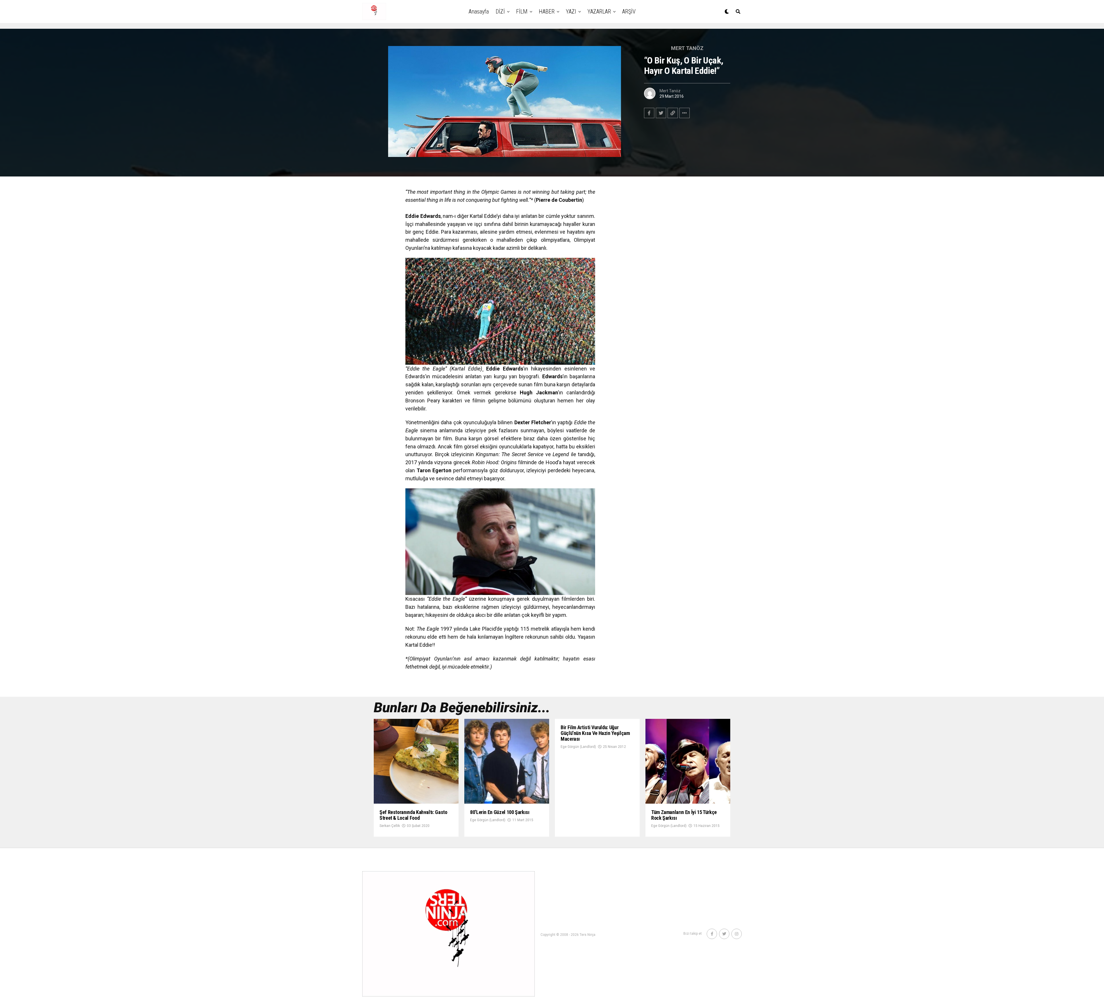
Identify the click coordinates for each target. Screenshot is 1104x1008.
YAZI (571, 11)
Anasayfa (479, 11)
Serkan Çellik (389, 826)
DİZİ (500, 11)
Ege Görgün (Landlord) (487, 820)
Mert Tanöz (670, 91)
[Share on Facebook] (649, 113)
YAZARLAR (599, 11)
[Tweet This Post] (661, 113)
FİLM (522, 11)
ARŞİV (629, 11)
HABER (547, 11)
